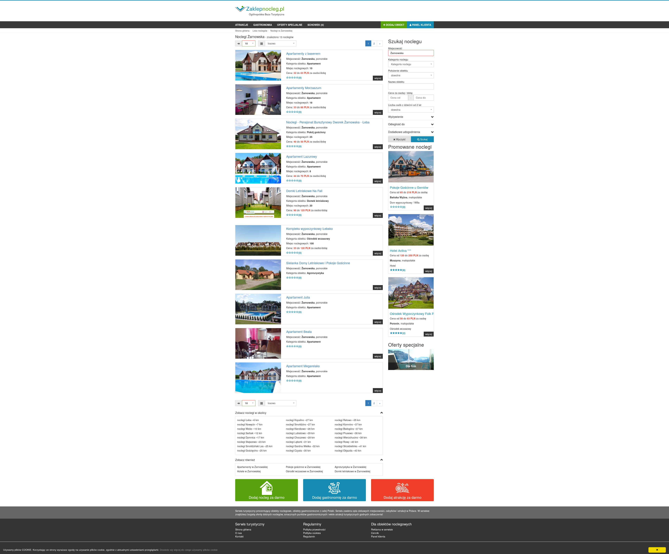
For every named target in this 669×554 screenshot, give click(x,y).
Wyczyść (400, 139)
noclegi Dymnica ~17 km (250, 437)
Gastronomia (262, 24)
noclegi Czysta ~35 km (298, 450)
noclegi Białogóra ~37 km (349, 428)
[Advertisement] (370, 10)
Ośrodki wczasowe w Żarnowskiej (304, 471)
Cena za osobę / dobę (400, 93)
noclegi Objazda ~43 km (348, 450)
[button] (391, 166)
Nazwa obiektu (396, 81)
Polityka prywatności (314, 529)
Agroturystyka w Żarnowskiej (350, 467)
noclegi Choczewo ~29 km (300, 437)
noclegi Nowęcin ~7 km (250, 424)
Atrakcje (241, 24)
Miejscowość (395, 48)
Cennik (375, 533)
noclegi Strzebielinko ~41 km (350, 446)
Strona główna (243, 529)
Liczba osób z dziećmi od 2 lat (404, 105)
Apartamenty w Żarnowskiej (252, 467)
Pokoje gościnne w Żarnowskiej (303, 467)
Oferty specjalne (289, 24)
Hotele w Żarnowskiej (249, 471)
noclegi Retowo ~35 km (347, 420)
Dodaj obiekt (394, 24)
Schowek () (315, 24)
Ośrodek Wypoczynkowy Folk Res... (415, 313)
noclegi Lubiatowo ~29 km (300, 433)
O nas (238, 533)
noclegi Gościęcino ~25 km (252, 450)
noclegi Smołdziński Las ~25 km (254, 446)
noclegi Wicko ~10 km (249, 428)
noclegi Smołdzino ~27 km (300, 424)
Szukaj (424, 139)
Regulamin (309, 536)
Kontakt (239, 536)
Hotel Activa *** (400, 250)
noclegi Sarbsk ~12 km (249, 433)
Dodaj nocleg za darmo (266, 497)
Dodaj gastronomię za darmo (334, 497)
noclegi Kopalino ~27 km (299, 420)
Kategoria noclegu (398, 59)
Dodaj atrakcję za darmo (402, 497)
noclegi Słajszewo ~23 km (251, 442)
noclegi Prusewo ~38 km (348, 433)
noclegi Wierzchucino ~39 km (351, 437)
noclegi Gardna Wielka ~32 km (303, 446)
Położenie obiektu (398, 70)
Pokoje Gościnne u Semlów (409, 187)
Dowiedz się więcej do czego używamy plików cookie (189, 549)
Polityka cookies (312, 533)
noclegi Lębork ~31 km (298, 442)
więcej (377, 78)
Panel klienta (421, 24)
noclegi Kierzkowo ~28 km (300, 428)
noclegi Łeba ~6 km (248, 420)
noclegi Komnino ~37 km (348, 424)
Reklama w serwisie (382, 529)
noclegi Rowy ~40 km (346, 442)
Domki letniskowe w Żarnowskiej (352, 471)
